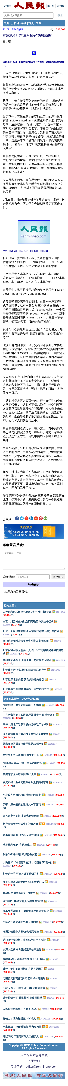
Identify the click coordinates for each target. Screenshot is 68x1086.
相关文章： (10, 605)
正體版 (60, 6)
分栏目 (15, 23)
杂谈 (24, 23)
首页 (6, 23)
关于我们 (34, 1061)
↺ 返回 (8, 6)
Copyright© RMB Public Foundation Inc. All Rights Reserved (34, 1047)
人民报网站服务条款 (34, 1055)
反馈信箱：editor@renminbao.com (34, 1066)
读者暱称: (9, 576)
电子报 (51, 6)
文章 (38, 23)
